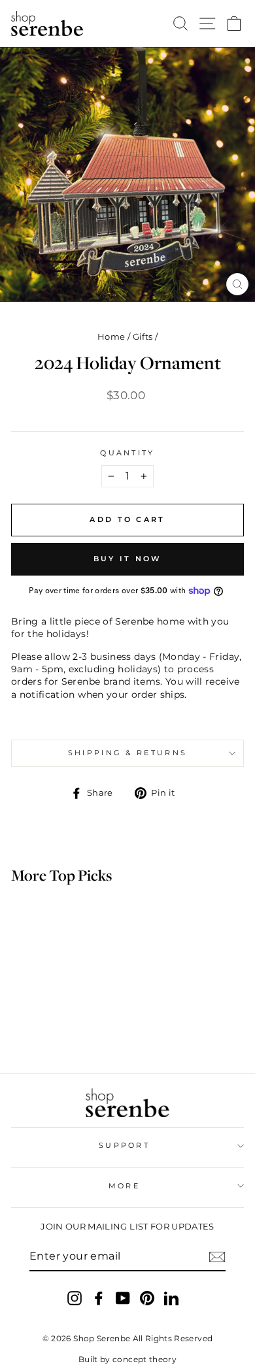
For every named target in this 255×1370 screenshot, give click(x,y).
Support (124, 1145)
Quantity (127, 452)
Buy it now (128, 558)
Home (111, 337)
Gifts (143, 337)
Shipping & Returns (128, 752)
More (124, 1185)
